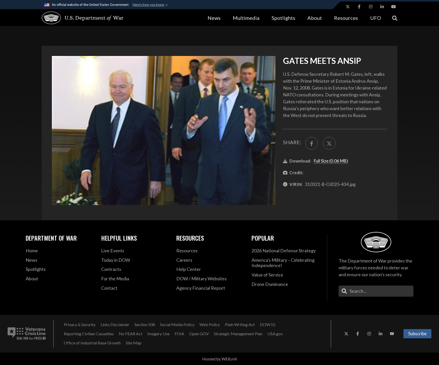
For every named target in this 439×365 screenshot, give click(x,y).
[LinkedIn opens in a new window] (382, 6)
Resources (346, 18)
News (214, 18)
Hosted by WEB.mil (219, 358)
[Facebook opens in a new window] (359, 6)
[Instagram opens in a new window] (370, 6)
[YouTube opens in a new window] (393, 6)
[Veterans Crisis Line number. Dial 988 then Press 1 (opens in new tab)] (27, 333)
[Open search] (394, 17)
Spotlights (283, 18)
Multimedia (246, 18)
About (314, 18)
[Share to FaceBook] (311, 143)
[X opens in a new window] (348, 6)
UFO (375, 18)
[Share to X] (329, 143)
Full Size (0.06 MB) (331, 161)
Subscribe (417, 333)
